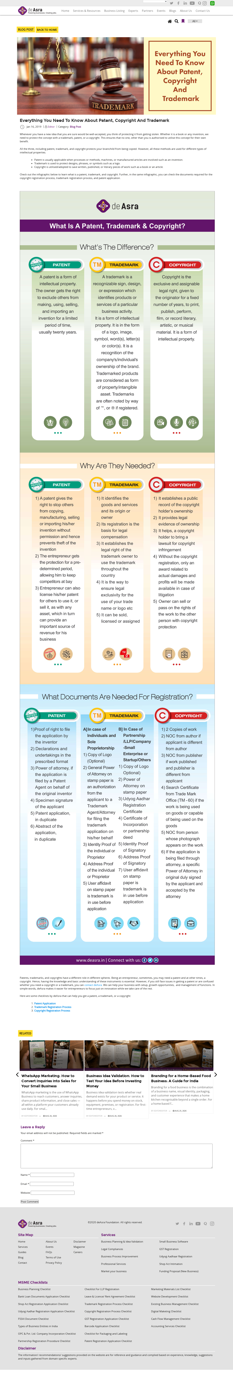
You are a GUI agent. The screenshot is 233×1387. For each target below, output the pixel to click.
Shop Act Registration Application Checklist (43, 1304)
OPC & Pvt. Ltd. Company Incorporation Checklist (47, 1333)
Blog (20, 1257)
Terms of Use (53, 1257)
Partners (147, 11)
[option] (51, 1080)
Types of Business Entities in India (38, 1326)
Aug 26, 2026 (51, 1116)
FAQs (49, 1252)
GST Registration (169, 1249)
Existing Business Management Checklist (175, 1304)
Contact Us (203, 11)
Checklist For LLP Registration (102, 1289)
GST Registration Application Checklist (107, 1318)
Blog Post (75, 126)
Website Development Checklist (169, 1296)
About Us (186, 11)
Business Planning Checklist (34, 1289)
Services (23, 1246)
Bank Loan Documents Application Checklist (44, 1296)
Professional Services (113, 1264)
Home (65, 11)
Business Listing (114, 11)
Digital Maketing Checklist (166, 1311)
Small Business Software (173, 1241)
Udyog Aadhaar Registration (175, 1256)
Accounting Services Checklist (168, 1326)
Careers (78, 1252)
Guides (22, 1252)
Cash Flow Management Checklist (170, 1318)
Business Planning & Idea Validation (122, 1241)
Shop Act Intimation (171, 1264)
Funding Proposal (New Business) (178, 1271)
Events (161, 11)
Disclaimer (80, 1241)
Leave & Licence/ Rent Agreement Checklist (110, 1296)
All (193, 21)
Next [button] (217, 1074)
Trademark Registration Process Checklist (109, 1304)
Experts (133, 11)
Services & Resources (86, 11)
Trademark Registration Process (52, 1007)
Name (25, 1174)
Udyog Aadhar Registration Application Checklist (46, 1311)
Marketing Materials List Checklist (171, 1289)
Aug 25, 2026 (180, 1110)
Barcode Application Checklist (102, 1326)
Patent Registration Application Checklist (108, 1341)
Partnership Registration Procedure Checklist (44, 1341)
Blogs (172, 11)
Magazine (79, 1246)
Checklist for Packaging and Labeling (106, 1333)
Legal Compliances (112, 1249)
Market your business (114, 1271)
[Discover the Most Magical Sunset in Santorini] (52, 1055)
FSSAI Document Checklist (33, 1318)
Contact (22, 1262)
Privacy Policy (54, 1262)
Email (25, 1184)
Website (25, 1192)
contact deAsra (93, 985)
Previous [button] (16, 1074)
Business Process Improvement (119, 1256)
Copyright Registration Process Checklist (108, 1311)
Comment (27, 1140)
